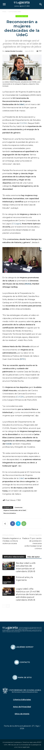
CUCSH (23, 123)
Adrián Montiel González (13, 51)
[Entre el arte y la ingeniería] (8, 580)
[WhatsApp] (23, 523)
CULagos (16, 223)
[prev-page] (4, 605)
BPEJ (22, 359)
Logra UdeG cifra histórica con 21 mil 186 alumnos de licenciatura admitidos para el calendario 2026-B (29, 594)
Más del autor (33, 557)
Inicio (4, 11)
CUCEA (19, 397)
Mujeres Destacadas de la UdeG (15, 510)
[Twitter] (18, 523)
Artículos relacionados (14, 557)
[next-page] (7, 605)
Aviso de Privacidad (22, 707)
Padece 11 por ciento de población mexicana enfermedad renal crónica (32, 543)
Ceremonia (18, 507)
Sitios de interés (22, 714)
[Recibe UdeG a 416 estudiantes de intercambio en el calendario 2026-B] (8, 566)
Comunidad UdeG (14, 11)
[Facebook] (12, 523)
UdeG (21, 478)
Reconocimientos (10, 513)
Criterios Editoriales (22, 700)
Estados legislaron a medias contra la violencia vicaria (11, 541)
